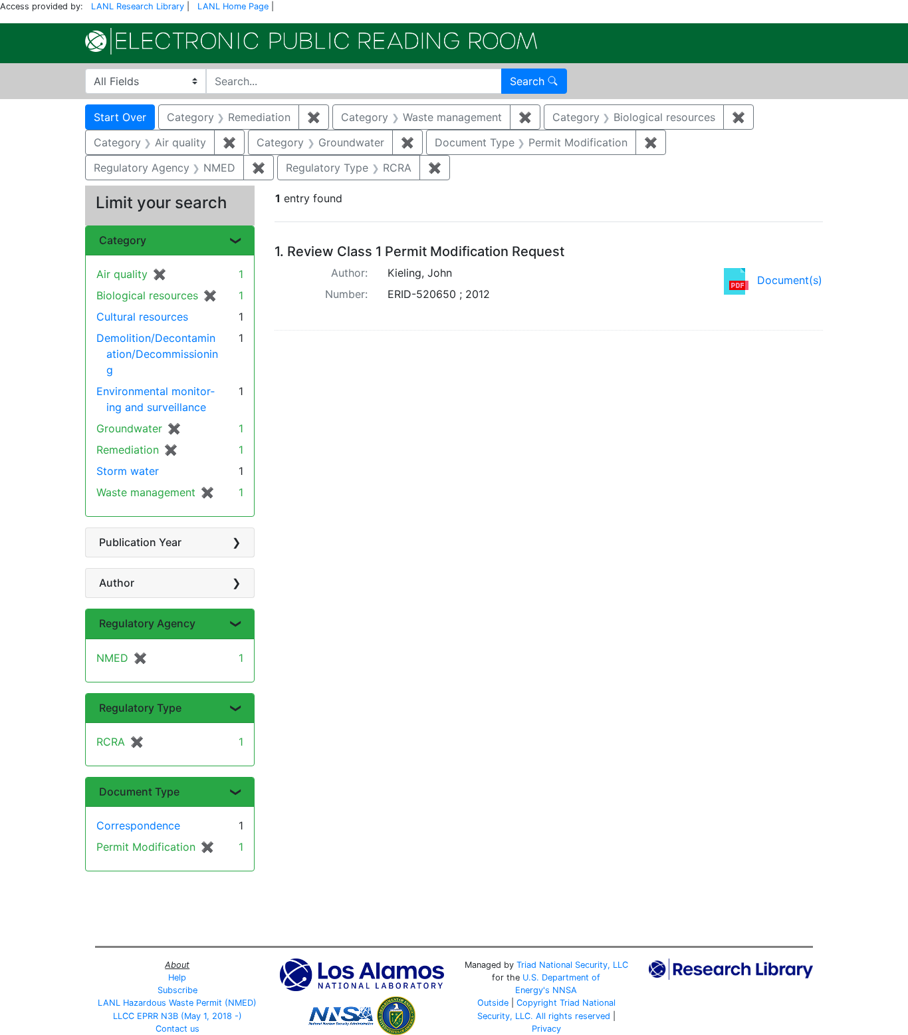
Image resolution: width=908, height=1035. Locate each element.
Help (177, 977)
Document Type (139, 791)
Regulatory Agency (147, 623)
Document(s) (789, 280)
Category (122, 240)
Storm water (127, 471)
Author (116, 582)
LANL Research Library (137, 6)
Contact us (177, 1029)
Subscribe (177, 990)
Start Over (120, 117)
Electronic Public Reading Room (311, 41)
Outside (493, 1003)
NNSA (564, 990)
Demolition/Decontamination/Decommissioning (157, 353)
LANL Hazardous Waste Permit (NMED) (177, 1003)
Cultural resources (142, 316)
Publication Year (140, 542)
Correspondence (138, 825)
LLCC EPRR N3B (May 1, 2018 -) (177, 1016)
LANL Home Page (233, 6)
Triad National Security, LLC (572, 965)
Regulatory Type (140, 707)
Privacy (546, 1029)
